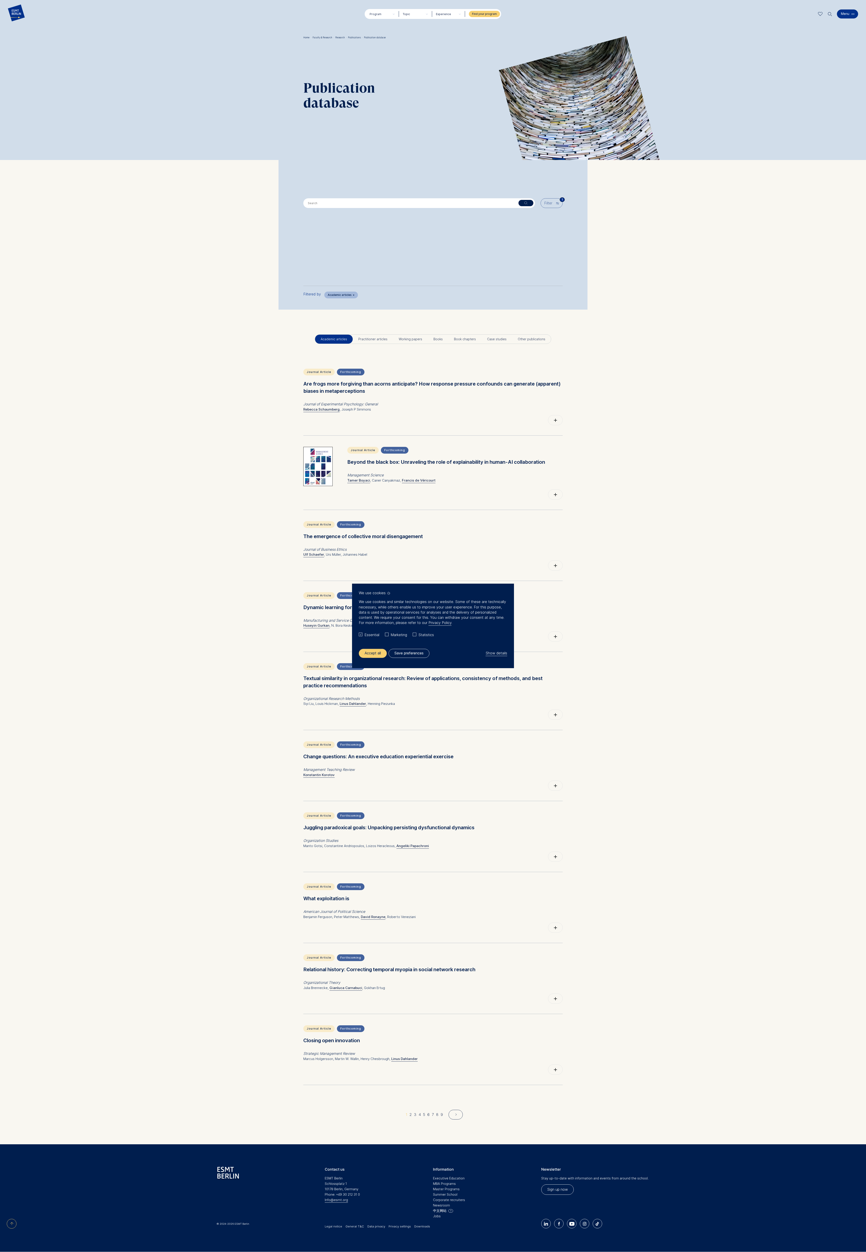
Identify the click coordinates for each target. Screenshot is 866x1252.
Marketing (399, 635)
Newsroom (441, 1205)
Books (438, 339)
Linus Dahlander (353, 703)
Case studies (497, 339)
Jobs (437, 1216)
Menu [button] (845, 14)
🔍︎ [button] (830, 13)
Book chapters (465, 339)
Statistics (426, 635)
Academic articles (341, 295)
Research (341, 37)
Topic (406, 14)
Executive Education (449, 1178)
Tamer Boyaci (358, 480)
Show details (496, 653)
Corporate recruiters (449, 1200)
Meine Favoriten (820, 14)
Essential (371, 635)
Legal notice (333, 1226)
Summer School (445, 1194)
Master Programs (446, 1189)
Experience (443, 14)
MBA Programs (444, 1183)
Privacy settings (400, 1226)
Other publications (531, 339)
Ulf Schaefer (313, 554)
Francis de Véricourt (418, 480)
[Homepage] (16, 14)
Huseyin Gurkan (316, 625)
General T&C (354, 1226)
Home (307, 37)
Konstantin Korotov (319, 775)
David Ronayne (373, 917)
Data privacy (376, 1226)
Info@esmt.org (336, 1200)
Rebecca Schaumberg (321, 409)
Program (375, 14)
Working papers (410, 339)
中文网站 (440, 1211)
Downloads (422, 1226)
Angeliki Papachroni (412, 846)
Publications (355, 37)
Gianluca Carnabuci (345, 988)
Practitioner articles (372, 339)
